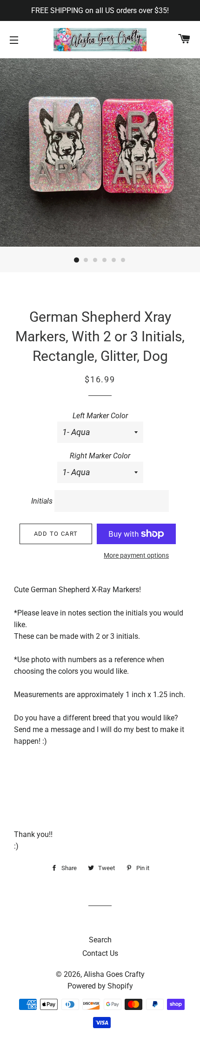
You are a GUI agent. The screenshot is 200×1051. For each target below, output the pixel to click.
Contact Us (100, 953)
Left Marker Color (100, 415)
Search (100, 939)
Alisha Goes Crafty (114, 974)
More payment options (136, 555)
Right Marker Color (100, 455)
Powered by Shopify (100, 986)
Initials (42, 501)
